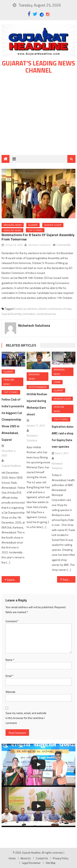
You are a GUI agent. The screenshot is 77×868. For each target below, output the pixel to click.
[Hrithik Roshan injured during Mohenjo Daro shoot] (38, 360)
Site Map (50, 863)
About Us (26, 858)
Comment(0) (63, 245)
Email (9, 676)
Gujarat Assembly (11, 314)
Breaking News (13, 225)
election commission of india (55, 309)
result (40, 314)
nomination (29, 314)
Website (10, 692)
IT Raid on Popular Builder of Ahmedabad (68, 579)
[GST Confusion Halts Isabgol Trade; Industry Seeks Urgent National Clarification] (38, 806)
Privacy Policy (60, 858)
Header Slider (52, 225)
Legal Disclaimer (31, 863)
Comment (12, 621)
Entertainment (38, 387)
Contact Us (42, 858)
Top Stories (35, 230)
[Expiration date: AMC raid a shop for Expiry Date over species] (63, 358)
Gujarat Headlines (11, 466)
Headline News (12, 230)
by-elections (30, 309)
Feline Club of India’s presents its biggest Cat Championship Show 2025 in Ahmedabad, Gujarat (13, 419)
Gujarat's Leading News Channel (38, 66)
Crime (57, 382)
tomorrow (50, 314)
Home (12, 858)
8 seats (18, 309)
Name (10, 660)
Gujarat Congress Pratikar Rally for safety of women (13, 579)
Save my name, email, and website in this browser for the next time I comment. (26, 718)
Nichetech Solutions (39, 245)
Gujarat (33, 225)
